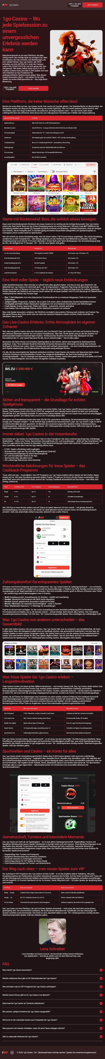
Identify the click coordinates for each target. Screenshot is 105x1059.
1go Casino (13, 5)
